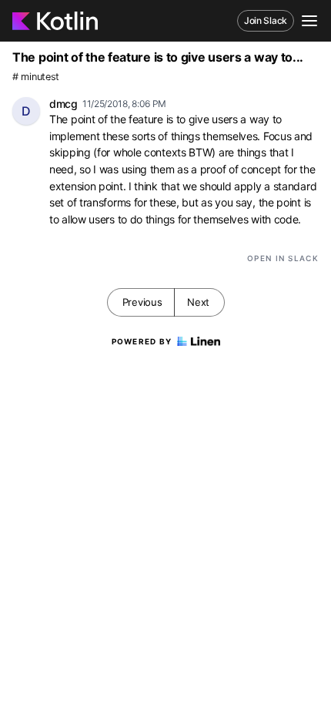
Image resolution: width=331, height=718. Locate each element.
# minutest (35, 76)
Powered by (142, 341)
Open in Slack (283, 258)
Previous (142, 302)
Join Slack (265, 20)
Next (198, 302)
